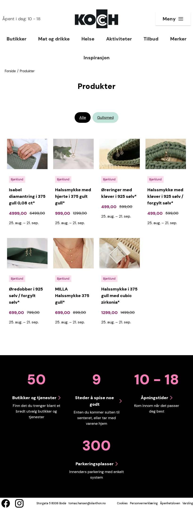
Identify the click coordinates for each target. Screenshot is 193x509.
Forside (10, 71)
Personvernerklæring (144, 503)
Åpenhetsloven (170, 503)
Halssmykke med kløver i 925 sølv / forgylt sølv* (165, 196)
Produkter (27, 71)
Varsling (187, 503)
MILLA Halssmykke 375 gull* (72, 295)
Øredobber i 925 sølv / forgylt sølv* (26, 295)
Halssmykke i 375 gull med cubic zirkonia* (119, 295)
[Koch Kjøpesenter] (96, 18)
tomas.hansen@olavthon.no (87, 503)
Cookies (122, 503)
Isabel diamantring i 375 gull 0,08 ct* (27, 196)
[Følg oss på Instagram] (19, 503)
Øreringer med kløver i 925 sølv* (119, 193)
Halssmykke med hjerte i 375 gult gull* (73, 196)
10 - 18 (21, 19)
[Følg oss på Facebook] (5, 503)
